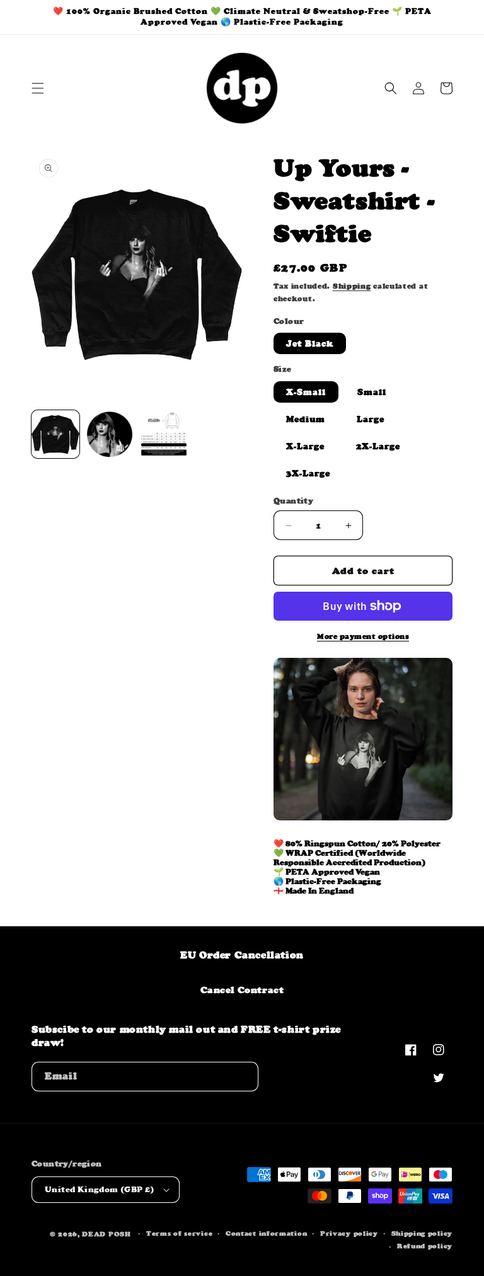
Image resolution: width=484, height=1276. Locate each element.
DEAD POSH (106, 1234)
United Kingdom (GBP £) (99, 1189)
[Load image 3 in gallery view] (164, 434)
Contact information (266, 1233)
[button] (38, 88)
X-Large (305, 446)
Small (371, 392)
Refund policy (424, 1246)
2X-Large (378, 446)
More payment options (363, 636)
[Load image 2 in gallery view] (110, 434)
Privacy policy (349, 1233)
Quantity (293, 500)
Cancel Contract (242, 989)
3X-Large (308, 473)
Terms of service (179, 1233)
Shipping (352, 286)
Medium (305, 419)
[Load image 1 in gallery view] (55, 434)
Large (370, 419)
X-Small (306, 392)
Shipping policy (422, 1233)
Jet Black (309, 343)
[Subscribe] (244, 1076)
